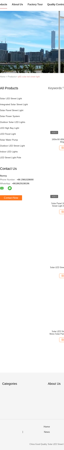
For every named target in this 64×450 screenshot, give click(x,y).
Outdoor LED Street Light (12, 145)
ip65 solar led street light (29, 76)
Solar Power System (10, 116)
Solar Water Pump (9, 140)
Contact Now (11, 197)
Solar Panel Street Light (11, 110)
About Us (17, 4)
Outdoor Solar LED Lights (12, 122)
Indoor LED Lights (9, 151)
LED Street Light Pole (10, 157)
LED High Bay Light (9, 128)
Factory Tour (35, 4)
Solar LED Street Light (11, 98)
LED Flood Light (8, 134)
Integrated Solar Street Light (14, 104)
